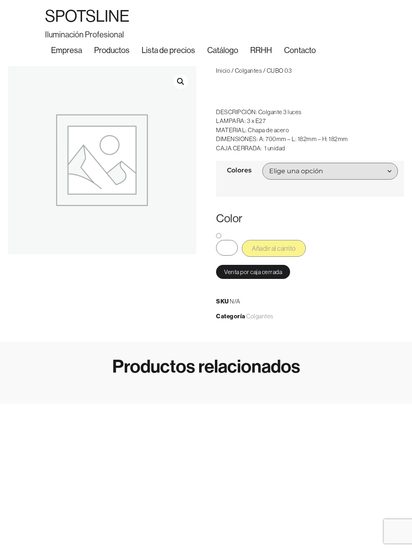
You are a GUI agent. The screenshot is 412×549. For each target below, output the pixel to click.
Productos (112, 50)
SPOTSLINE (87, 16)
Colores (239, 170)
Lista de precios (168, 50)
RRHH (261, 50)
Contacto (300, 50)
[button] (180, 81)
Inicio (223, 70)
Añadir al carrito (274, 248)
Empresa (66, 50)
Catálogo (222, 50)
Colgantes (248, 70)
